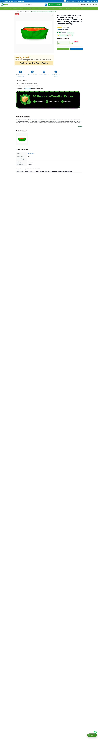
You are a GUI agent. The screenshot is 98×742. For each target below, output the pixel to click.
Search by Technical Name (56, 4)
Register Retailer (86, 1)
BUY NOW (76, 49)
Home (18, 11)
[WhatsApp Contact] (95, 732)
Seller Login (74, 1)
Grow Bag (27, 11)
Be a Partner (80, 1)
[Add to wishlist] (52, 14)
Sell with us (69, 1)
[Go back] (15, 12)
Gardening (22, 11)
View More (80, 126)
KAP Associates (63, 26)
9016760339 (28, 88)
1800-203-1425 (9, 1)
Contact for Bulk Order (35, 63)
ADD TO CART (63, 49)
